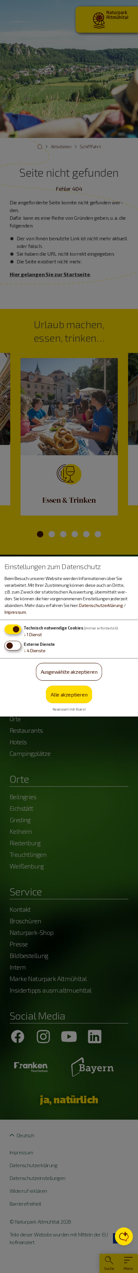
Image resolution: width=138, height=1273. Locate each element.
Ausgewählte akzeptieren (69, 672)
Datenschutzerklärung (101, 605)
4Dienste (35, 650)
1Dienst (33, 634)
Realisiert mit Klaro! (69, 709)
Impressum (15, 612)
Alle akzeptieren (69, 694)
